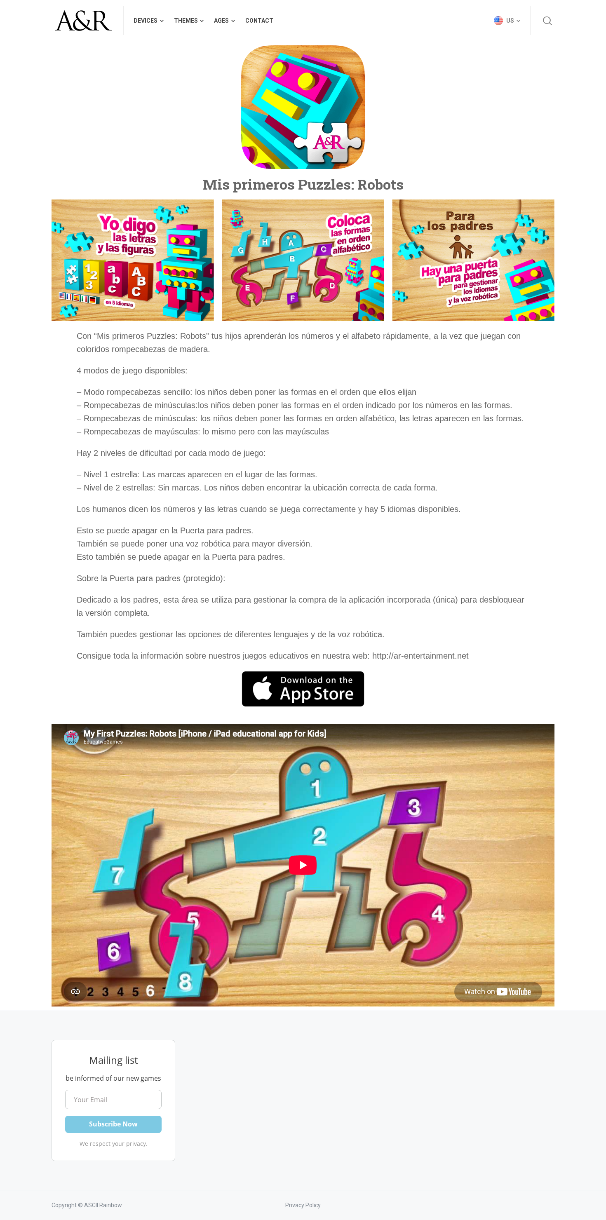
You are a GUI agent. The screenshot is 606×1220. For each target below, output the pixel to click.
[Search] (547, 20)
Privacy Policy (303, 1205)
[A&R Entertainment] (82, 20)
